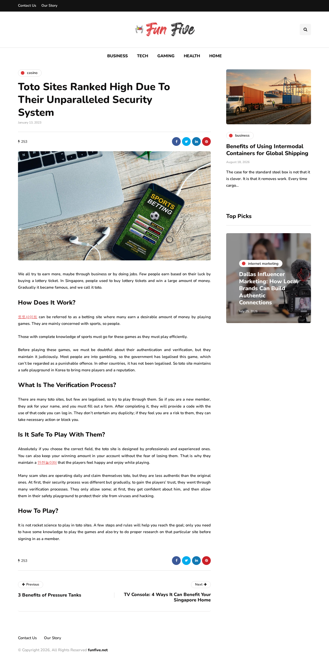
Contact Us (27, 5)
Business (117, 56)
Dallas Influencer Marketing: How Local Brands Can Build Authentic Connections (268, 288)
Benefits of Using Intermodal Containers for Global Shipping (267, 150)
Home (215, 56)
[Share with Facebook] (176, 141)
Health (192, 56)
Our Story (49, 5)
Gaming (166, 56)
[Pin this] (206, 141)
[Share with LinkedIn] (196, 141)
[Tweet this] (186, 141)
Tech (142, 56)
